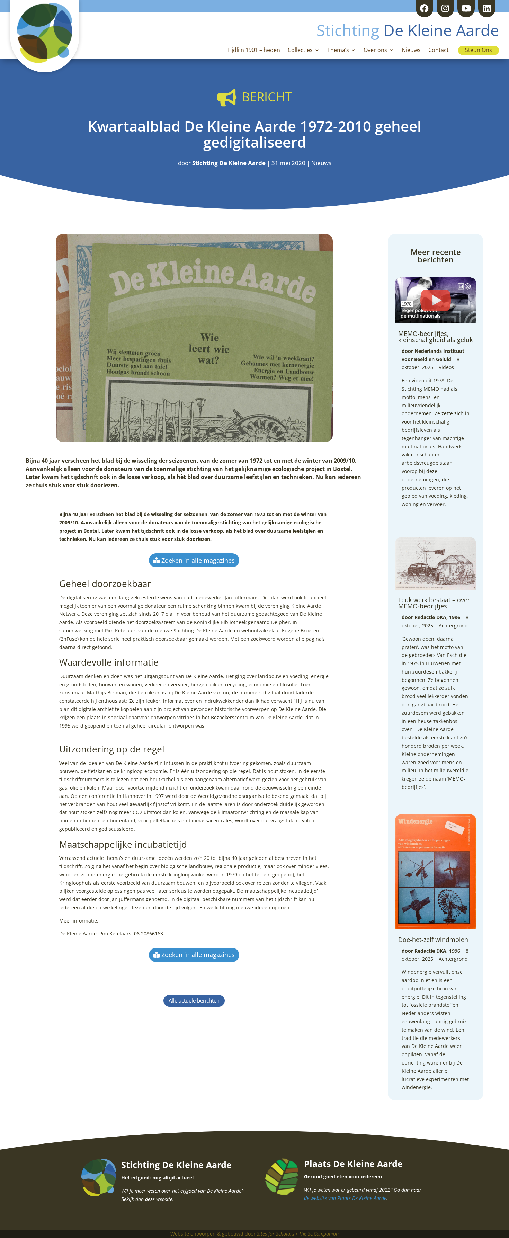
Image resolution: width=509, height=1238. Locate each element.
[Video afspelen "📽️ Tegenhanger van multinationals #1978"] (435, 300)
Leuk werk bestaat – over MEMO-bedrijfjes (434, 603)
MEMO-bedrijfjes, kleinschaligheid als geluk (435, 336)
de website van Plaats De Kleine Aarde (345, 1198)
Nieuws (411, 50)
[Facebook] (424, 8)
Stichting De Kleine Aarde (229, 163)
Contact (438, 50)
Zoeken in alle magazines (198, 560)
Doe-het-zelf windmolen (433, 939)
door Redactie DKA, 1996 (431, 617)
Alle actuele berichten (194, 1000)
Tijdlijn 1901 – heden (253, 50)
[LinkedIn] (486, 8)
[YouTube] (466, 8)
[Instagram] (445, 8)
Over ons (375, 50)
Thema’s (338, 50)
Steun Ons (478, 50)
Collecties (300, 50)
